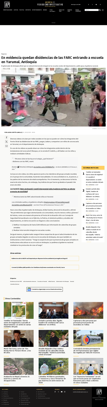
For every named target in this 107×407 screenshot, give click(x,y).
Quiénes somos (42, 394)
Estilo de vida (25, 404)
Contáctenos (41, 396)
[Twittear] (6, 143)
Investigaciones (25, 398)
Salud (22, 392)
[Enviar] (6, 146)
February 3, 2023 (58, 205)
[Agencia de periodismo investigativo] (19, 5)
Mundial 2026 (24, 400)
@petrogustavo (49, 202)
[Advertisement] (53, 40)
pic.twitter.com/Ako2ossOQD (22, 205)
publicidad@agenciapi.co (80, 392)
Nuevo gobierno (25, 402)
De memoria (24, 396)
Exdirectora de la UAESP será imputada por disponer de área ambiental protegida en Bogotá (39, 258)
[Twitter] (59, 391)
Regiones (4, 54)
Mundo (5, 400)
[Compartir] (6, 138)
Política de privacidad (44, 398)
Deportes (6, 396)
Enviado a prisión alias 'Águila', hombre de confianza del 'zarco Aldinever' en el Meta (93, 194)
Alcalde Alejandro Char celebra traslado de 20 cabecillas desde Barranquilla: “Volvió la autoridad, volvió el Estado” (94, 233)
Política (5, 394)
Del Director (41, 392)
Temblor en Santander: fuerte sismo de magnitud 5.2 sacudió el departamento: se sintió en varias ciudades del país (94, 178)
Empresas (6, 404)
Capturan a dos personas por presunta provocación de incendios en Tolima (94, 207)
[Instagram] (65, 392)
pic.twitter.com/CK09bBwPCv (44, 167)
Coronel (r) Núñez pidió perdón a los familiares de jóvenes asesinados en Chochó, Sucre (38, 267)
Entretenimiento (8, 398)
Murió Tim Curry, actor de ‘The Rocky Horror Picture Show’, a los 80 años (94, 219)
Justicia (5, 392)
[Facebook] (56, 392)
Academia (23, 394)
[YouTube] (62, 392)
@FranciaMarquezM (62, 202)
